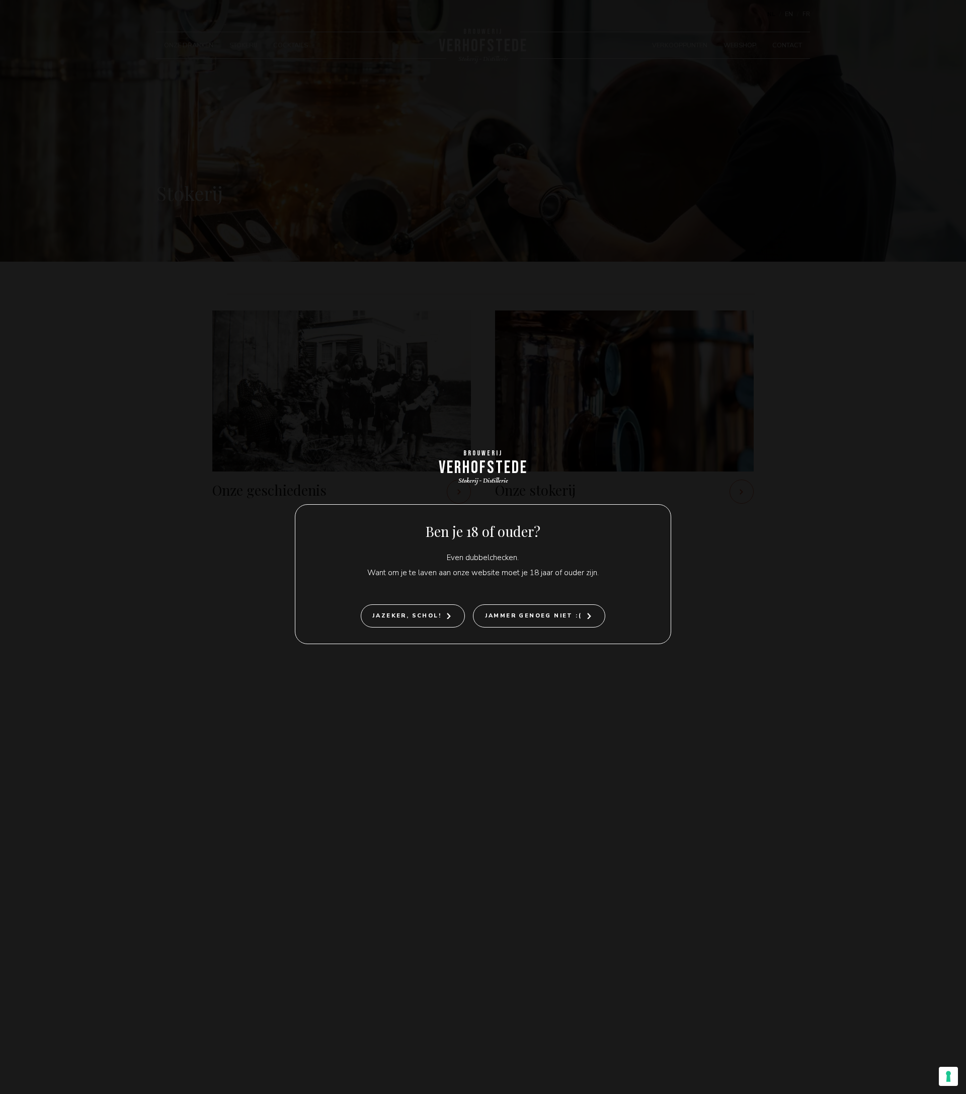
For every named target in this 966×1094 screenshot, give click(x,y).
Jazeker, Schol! (406, 615)
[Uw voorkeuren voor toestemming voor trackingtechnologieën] (948, 1076)
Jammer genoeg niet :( (533, 615)
